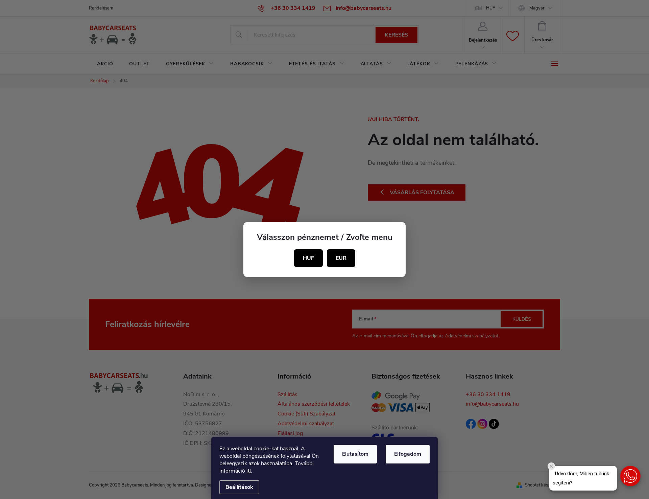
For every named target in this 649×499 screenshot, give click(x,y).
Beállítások (239, 487)
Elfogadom (407, 454)
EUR (341, 258)
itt (248, 471)
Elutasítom (355, 454)
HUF (308, 258)
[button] (630, 476)
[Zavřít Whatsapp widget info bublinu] (551, 466)
